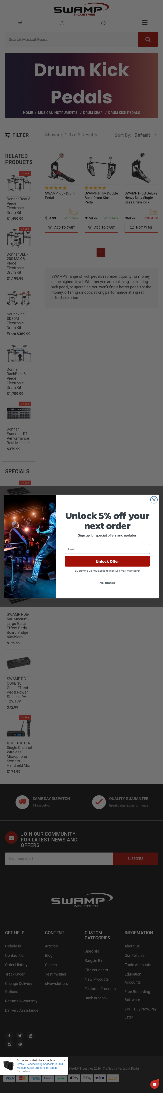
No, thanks (107, 582)
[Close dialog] (153, 499)
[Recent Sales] (9, 1065)
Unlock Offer (107, 561)
